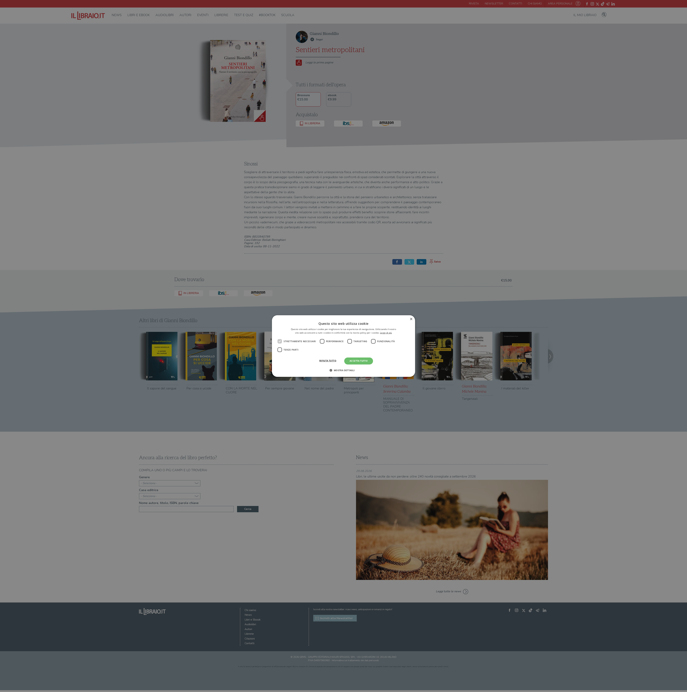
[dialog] (343, 346)
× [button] (411, 319)
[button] (343, 370)
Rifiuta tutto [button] (327, 360)
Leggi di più (386, 332)
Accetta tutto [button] (359, 360)
